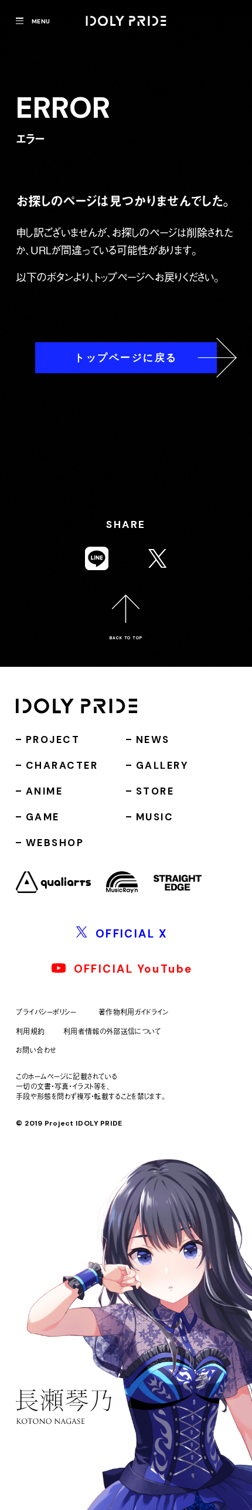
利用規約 (30, 1031)
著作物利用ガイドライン (133, 1012)
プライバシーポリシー (46, 1012)
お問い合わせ (36, 1050)
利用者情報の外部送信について (112, 1031)
